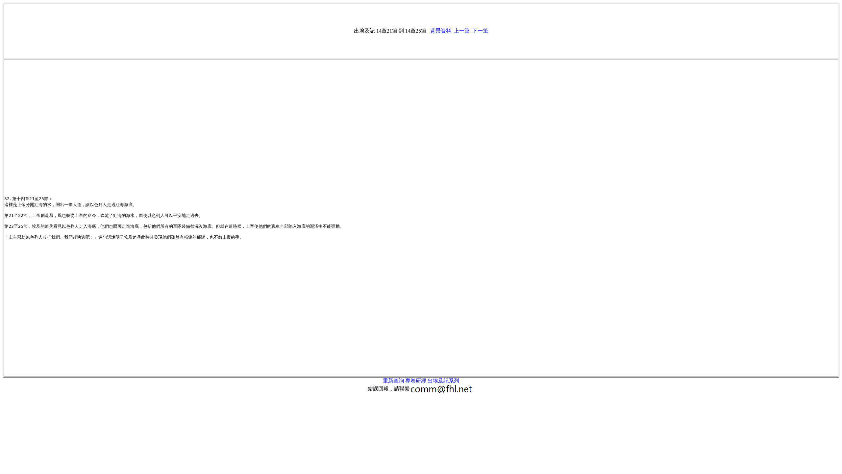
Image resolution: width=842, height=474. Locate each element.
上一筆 (462, 31)
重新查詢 (393, 380)
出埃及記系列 (443, 380)
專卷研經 (415, 380)
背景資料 (440, 31)
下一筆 (480, 31)
